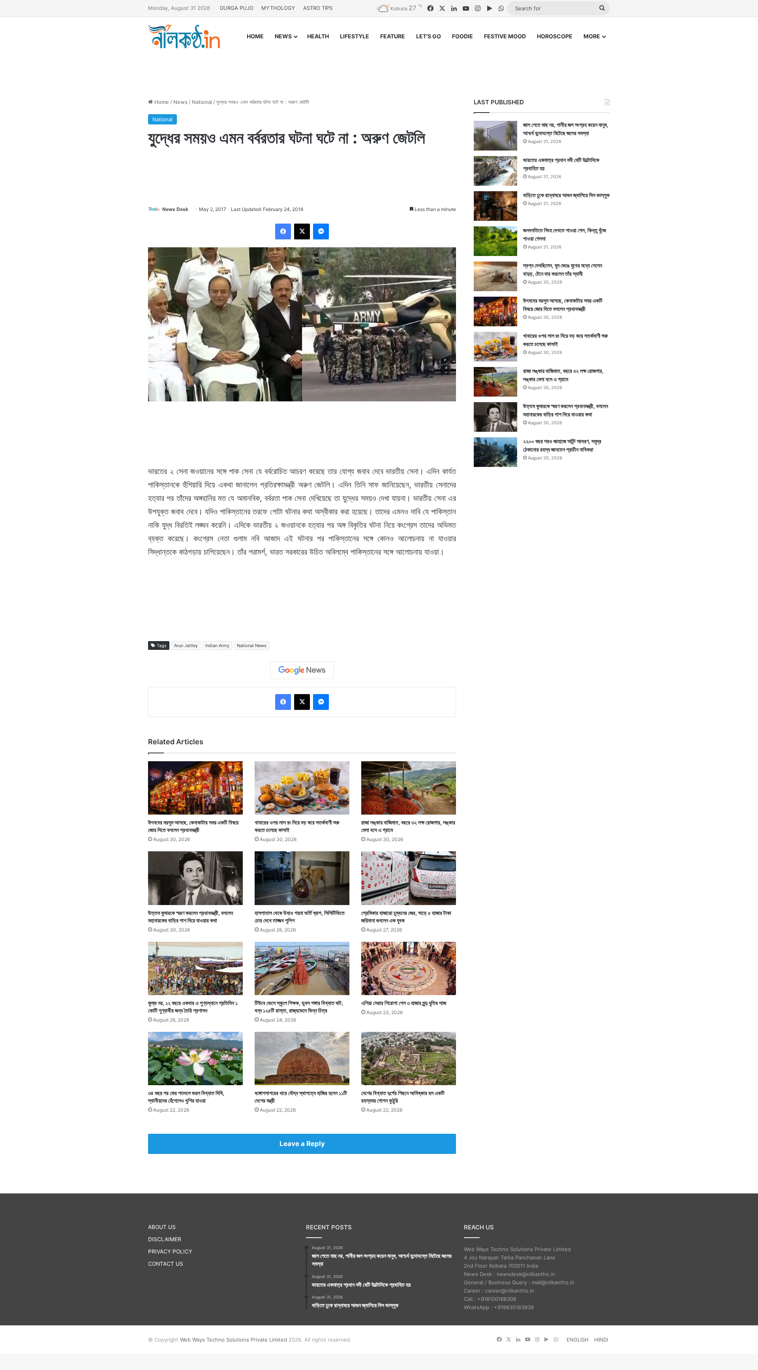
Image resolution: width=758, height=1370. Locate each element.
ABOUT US (162, 1227)
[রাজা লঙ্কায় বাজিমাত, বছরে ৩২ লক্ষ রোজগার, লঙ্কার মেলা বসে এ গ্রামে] (408, 788)
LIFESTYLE (354, 36)
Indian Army (217, 645)
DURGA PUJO (236, 8)
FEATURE (392, 36)
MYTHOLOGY (278, 8)
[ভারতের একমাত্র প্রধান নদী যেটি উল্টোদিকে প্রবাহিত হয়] (495, 171)
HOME (255, 36)
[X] (302, 231)
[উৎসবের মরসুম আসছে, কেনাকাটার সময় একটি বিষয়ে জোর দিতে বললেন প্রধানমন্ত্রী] (195, 788)
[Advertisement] (379, 66)
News (180, 102)
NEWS (283, 36)
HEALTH (318, 36)
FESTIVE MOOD (505, 36)
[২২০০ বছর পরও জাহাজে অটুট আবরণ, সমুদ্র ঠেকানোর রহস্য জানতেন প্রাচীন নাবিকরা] (495, 452)
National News (251, 645)
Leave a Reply (302, 1144)
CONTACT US (165, 1264)
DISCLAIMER (164, 1239)
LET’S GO (428, 36)
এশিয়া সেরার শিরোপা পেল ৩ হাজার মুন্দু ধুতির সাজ (403, 1002)
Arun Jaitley (186, 645)
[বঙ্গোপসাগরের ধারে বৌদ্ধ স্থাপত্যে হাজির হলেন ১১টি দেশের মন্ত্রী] (302, 1058)
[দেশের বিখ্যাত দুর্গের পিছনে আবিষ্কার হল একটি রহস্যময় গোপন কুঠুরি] (408, 1058)
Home (161, 102)
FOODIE (462, 36)
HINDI (601, 1339)
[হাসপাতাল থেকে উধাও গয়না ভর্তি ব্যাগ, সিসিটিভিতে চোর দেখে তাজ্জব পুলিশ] (302, 878)
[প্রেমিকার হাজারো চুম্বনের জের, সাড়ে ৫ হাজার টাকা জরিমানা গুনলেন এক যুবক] (408, 878)
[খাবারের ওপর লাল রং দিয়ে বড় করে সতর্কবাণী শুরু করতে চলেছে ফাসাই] (302, 788)
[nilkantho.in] (184, 36)
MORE (592, 36)
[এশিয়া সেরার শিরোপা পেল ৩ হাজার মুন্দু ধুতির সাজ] (408, 968)
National (202, 102)
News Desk (175, 209)
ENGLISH (578, 1339)
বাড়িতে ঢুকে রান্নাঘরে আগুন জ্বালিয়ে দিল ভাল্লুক (566, 195)
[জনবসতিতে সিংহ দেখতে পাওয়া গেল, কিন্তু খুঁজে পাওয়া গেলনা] (495, 241)
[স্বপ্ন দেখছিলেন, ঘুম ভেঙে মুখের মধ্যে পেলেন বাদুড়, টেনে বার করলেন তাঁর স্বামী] (495, 276)
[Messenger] (321, 231)
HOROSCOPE (554, 36)
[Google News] (302, 670)
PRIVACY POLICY (170, 1251)
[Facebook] (283, 231)
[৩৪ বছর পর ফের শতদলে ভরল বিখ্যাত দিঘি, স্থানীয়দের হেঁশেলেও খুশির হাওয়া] (195, 1058)
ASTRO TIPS (317, 8)
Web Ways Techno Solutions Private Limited (233, 1339)
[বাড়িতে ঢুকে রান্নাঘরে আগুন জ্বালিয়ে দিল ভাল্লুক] (495, 206)
